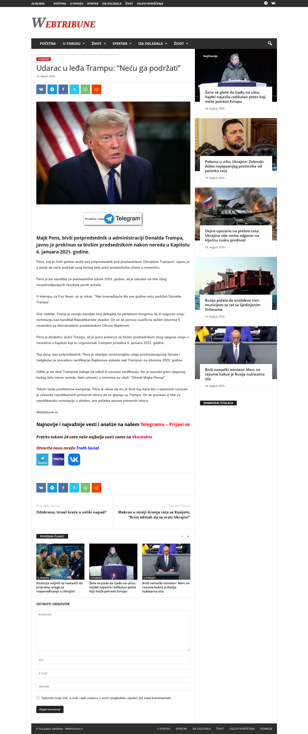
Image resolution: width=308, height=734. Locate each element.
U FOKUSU (76, 3)
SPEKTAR (92, 3)
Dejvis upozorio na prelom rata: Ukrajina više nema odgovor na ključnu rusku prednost (232, 235)
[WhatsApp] (85, 89)
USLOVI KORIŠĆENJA (150, 3)
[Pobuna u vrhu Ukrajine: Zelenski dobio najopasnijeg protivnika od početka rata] (236, 144)
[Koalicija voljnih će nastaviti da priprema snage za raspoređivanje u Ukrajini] (60, 562)
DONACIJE (266, 728)
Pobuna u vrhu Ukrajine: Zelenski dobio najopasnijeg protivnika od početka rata (234, 166)
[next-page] (188, 536)
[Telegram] (266, 3)
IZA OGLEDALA (112, 3)
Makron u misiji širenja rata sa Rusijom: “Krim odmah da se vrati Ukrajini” (154, 515)
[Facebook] (63, 89)
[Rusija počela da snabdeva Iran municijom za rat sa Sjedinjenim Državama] (236, 283)
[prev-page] (182, 536)
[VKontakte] (273, 3)
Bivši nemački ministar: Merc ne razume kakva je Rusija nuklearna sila (166, 587)
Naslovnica (42, 54)
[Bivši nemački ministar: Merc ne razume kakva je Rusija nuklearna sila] (166, 562)
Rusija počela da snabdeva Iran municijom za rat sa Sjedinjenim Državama (232, 305)
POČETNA (60, 3)
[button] (269, 43)
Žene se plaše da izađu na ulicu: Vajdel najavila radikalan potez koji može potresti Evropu (112, 587)
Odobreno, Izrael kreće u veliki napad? (71, 512)
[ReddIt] (96, 89)
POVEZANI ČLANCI (52, 536)
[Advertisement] (189, 22)
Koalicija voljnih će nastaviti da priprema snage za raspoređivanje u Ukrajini (59, 587)
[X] (74, 89)
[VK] (41, 89)
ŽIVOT (129, 3)
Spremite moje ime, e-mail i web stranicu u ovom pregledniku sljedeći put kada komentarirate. (106, 698)
